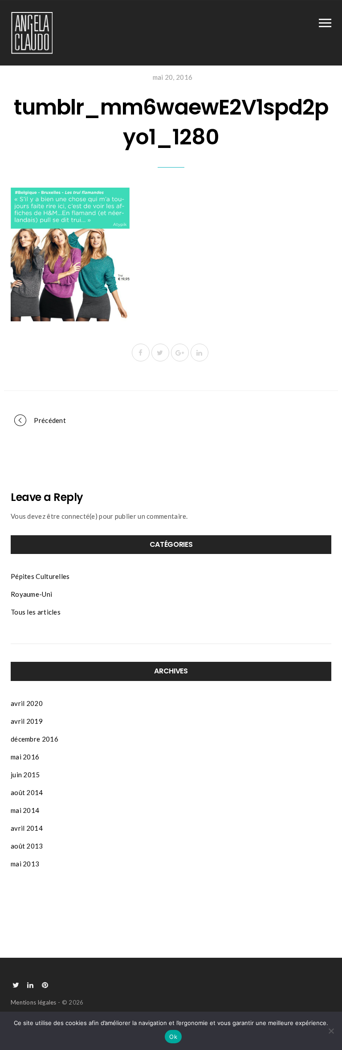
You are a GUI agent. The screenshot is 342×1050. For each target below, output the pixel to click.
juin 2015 (25, 775)
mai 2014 (25, 810)
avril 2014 (27, 828)
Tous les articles (36, 612)
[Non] (330, 1030)
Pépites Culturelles (40, 576)
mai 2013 (25, 864)
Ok (173, 1036)
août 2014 (27, 792)
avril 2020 (27, 703)
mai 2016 (25, 757)
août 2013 (27, 846)
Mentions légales (34, 1002)
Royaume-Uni (31, 594)
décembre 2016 (34, 739)
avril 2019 (27, 721)
